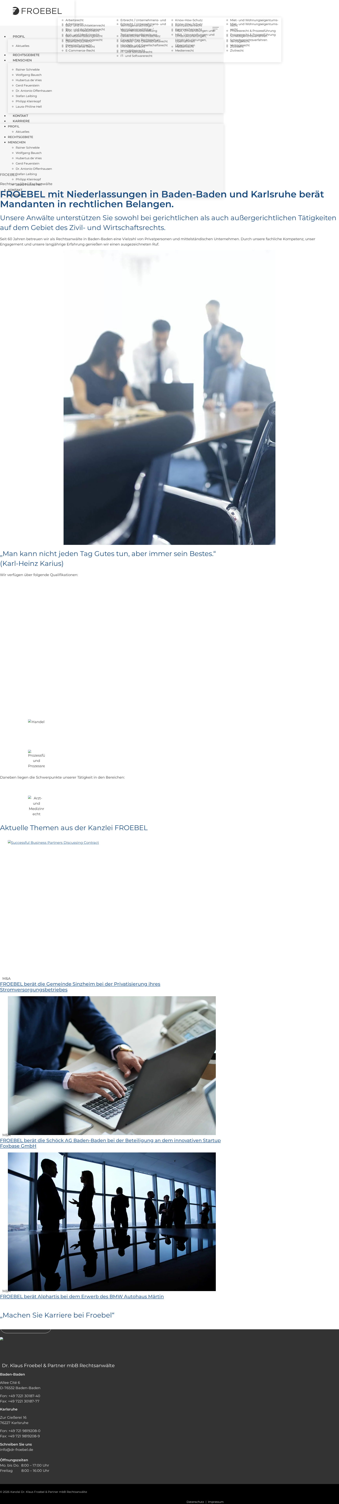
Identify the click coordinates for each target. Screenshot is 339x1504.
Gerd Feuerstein (27, 85)
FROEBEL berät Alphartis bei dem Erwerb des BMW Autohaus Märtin (82, 1296)
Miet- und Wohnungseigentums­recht (254, 22)
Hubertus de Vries (29, 80)
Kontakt (20, 116)
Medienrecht (184, 46)
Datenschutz (195, 1502)
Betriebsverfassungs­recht (84, 36)
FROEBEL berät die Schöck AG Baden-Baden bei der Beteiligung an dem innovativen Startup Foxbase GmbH (110, 1143)
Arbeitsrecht (75, 20)
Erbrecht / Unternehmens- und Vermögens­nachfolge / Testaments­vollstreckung (143, 25)
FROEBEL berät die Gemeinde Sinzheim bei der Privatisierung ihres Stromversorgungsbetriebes (80, 986)
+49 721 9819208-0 (24, 1431)
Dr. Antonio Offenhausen (34, 91)
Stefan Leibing (26, 96)
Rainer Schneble (28, 69)
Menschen (22, 60)
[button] (5, 760)
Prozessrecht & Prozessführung (253, 31)
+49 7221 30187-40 (24, 1396)
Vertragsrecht (240, 41)
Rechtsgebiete (26, 55)
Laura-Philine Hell (29, 106)
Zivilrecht (237, 46)
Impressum (216, 1502)
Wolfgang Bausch (29, 75)
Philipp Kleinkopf (28, 101)
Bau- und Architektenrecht (85, 25)
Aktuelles (22, 46)
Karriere (21, 121)
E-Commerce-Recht (80, 46)
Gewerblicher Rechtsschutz (140, 36)
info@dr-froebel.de (16, 1450)
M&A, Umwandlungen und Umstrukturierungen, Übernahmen (194, 36)
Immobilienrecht (132, 46)
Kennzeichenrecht (188, 25)
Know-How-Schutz (189, 20)
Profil (19, 36)
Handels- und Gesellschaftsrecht (144, 41)
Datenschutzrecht (79, 41)
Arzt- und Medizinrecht (82, 31)
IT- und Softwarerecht (136, 56)
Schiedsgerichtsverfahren (248, 36)
